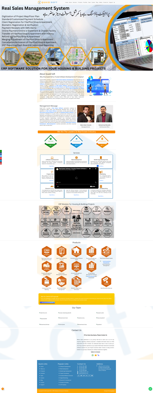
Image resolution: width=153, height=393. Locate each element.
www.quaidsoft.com (83, 373)
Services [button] (74, 2)
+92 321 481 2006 (83, 366)
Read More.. (52, 166)
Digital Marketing (64, 378)
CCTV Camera (63, 384)
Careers (93, 2)
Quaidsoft (112, 391)
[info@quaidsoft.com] (95, 355)
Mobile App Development (66, 371)
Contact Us (105, 2)
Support (111, 2)
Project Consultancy (64, 373)
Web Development (64, 368)
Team (89, 2)
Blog (97, 2)
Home (66, 2)
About (70, 2)
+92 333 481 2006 (83, 367)
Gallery (100, 2)
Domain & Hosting (64, 382)
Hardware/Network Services (66, 375)
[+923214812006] (92, 355)
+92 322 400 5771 (83, 369)
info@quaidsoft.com (83, 372)
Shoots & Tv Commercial (65, 380)
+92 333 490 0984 (83, 370)
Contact (42, 382)
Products (80, 2)
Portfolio (85, 2)
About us (43, 368)
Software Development (65, 366)
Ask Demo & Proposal (47, 302)
